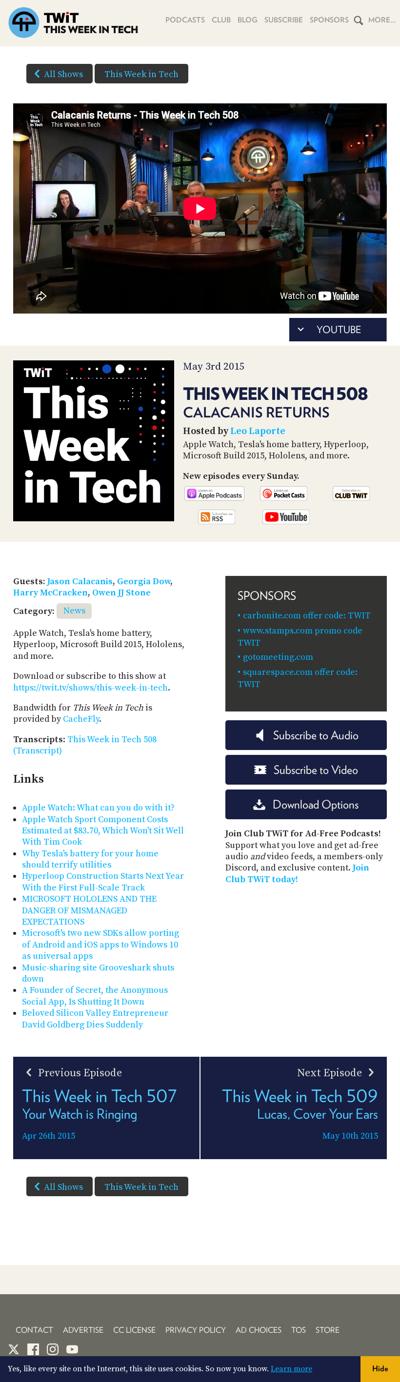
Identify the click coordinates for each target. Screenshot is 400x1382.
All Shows (63, 74)
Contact (34, 1330)
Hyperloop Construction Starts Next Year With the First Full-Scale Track (103, 881)
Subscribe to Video (316, 770)
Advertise (83, 1330)
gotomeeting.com (278, 657)
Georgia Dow (143, 581)
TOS (298, 1330)
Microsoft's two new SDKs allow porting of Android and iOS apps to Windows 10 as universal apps (100, 945)
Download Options (316, 804)
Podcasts (185, 20)
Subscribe (283, 20)
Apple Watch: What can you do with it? (98, 807)
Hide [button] (380, 1368)
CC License (134, 1330)
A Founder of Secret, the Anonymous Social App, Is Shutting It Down (95, 996)
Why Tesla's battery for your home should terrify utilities (90, 859)
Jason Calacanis (80, 581)
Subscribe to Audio (316, 735)
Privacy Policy (195, 1330)
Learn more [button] (291, 1369)
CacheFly (81, 719)
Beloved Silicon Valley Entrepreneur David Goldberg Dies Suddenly (95, 1018)
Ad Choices (258, 1330)
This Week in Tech (141, 74)
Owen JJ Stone (121, 592)
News (74, 610)
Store (328, 1330)
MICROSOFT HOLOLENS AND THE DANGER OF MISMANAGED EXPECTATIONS (89, 910)
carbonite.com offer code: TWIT (307, 615)
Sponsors (329, 20)
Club (221, 20)
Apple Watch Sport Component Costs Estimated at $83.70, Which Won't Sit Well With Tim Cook (103, 831)
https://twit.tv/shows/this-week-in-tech (90, 687)
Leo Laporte (257, 431)
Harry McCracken (50, 592)
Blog (248, 20)
